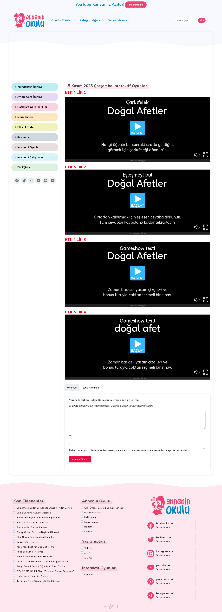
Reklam (88, 526)
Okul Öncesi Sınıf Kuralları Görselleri (35, 537)
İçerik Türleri (25, 117)
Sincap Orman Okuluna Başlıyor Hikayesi (38, 532)
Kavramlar (23, 137)
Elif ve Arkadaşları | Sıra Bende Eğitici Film (38, 517)
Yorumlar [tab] (72, 387)
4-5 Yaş (88, 553)
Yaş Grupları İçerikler (30, 87)
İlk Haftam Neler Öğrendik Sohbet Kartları (38, 581)
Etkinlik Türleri (26, 127)
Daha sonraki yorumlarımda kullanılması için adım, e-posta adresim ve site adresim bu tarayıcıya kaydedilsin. (129, 450)
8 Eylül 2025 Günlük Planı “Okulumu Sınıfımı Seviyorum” (45, 571)
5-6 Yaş (88, 557)
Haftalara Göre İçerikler (32, 107)
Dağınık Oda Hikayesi (28, 542)
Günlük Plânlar (61, 20)
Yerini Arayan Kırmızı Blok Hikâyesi (34, 556)
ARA (201, 20)
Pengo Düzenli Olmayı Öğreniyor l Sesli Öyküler (41, 566)
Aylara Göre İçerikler (30, 97)
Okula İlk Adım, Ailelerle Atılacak (34, 512)
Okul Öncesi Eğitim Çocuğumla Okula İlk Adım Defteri (44, 507)
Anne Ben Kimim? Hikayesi (30, 551)
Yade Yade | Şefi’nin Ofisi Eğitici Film (35, 546)
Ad (70, 435)
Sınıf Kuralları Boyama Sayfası (32, 522)
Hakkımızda (90, 517)
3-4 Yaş (88, 548)
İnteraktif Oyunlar (28, 147)
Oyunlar (88, 574)
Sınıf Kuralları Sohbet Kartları (32, 527)
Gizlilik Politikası (92, 512)
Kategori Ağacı (89, 20)
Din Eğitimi (24, 167)
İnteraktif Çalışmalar (30, 157)
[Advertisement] (111, 56)
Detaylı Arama (117, 20)
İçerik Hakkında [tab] (90, 387)
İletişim (88, 531)
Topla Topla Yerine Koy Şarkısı (32, 576)
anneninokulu (136, 4)
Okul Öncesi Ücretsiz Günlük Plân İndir (104, 507)
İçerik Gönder (91, 522)
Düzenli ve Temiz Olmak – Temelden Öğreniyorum (42, 561)
